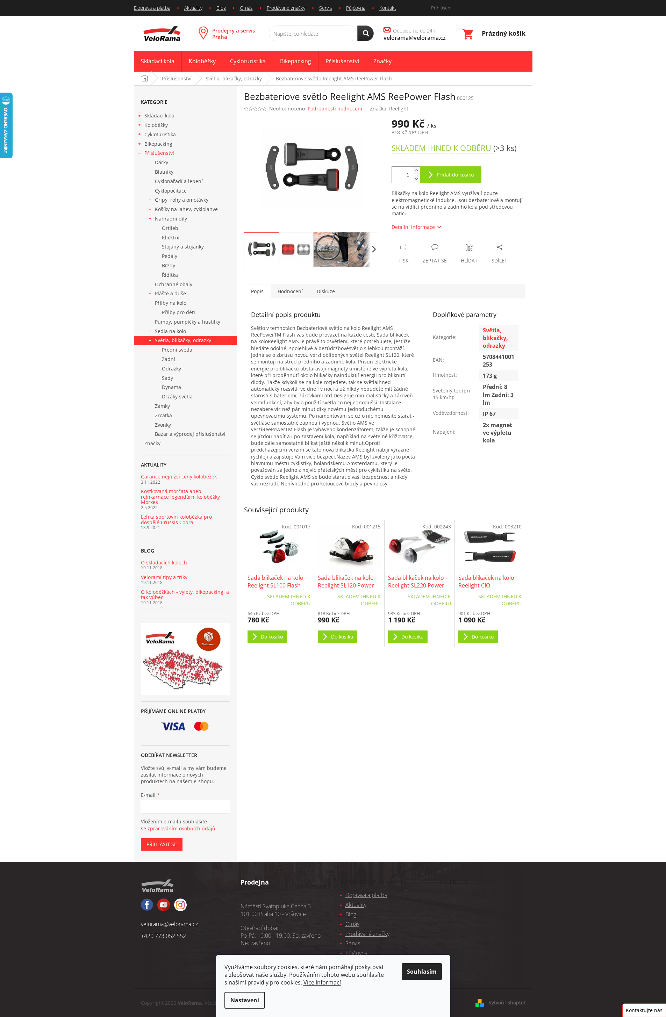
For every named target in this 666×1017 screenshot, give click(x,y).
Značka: (389, 108)
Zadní (168, 359)
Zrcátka (163, 415)
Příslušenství (159, 153)
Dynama (171, 387)
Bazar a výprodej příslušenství (190, 434)
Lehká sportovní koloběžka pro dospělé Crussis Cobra (176, 519)
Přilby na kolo (170, 303)
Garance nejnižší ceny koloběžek (179, 476)
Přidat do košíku (455, 174)
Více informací (322, 982)
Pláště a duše (170, 293)
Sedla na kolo (170, 331)
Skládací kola (159, 115)
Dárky (161, 162)
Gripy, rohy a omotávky (181, 199)
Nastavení (244, 1000)
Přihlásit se (161, 844)
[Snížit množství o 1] (416, 179)
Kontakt (387, 8)
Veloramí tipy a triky (164, 577)
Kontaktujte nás (644, 1010)
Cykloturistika (160, 134)
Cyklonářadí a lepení (179, 181)
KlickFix (170, 237)
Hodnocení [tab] (290, 291)
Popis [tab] (257, 291)
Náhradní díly (171, 218)
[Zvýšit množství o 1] (416, 171)
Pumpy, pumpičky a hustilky (187, 321)
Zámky (162, 406)
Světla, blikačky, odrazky (183, 340)
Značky (152, 443)
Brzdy (168, 265)
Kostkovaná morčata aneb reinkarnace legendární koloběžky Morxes (180, 497)
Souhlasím (422, 971)
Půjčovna (355, 8)
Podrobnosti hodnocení (335, 108)
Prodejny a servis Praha (233, 33)
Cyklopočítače (171, 190)
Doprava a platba (152, 8)
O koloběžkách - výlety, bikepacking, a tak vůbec (185, 594)
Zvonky (163, 424)
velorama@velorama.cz (169, 924)
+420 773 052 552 (163, 936)
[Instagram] (163, 908)
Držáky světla (177, 396)
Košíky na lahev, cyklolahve (186, 209)
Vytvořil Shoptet (507, 1002)
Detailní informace (413, 227)
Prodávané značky (286, 8)
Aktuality (193, 8)
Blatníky (164, 171)
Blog (221, 8)
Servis (325, 8)
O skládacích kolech (164, 562)
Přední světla (177, 349)
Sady (167, 378)
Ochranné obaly (173, 284)
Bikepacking (158, 143)
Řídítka (170, 275)
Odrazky (171, 368)
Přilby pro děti (178, 312)
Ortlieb (170, 228)
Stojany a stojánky (183, 246)
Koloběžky (156, 125)
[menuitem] (157, 61)
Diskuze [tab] (326, 291)
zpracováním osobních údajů (181, 828)
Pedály (169, 256)
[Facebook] (147, 908)
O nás (246, 8)
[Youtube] (180, 908)
